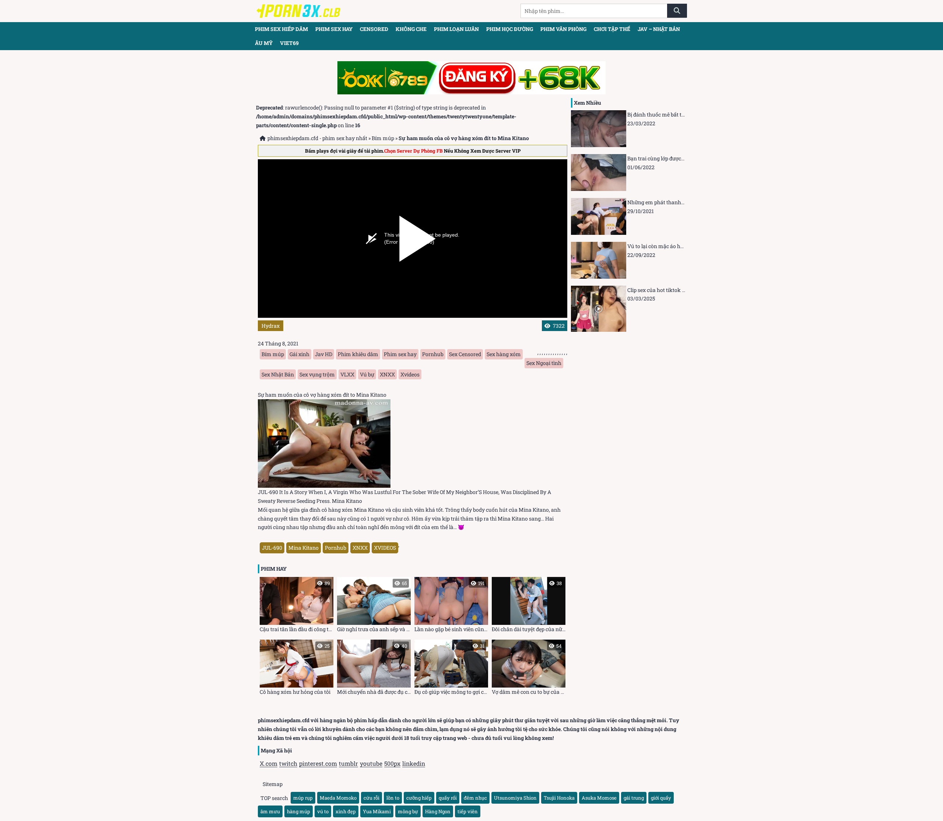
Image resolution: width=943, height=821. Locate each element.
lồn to (392, 797)
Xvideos (410, 374)
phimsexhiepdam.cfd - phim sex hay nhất (317, 138)
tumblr (348, 763)
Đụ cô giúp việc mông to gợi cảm (451, 669)
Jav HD (323, 354)
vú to (323, 811)
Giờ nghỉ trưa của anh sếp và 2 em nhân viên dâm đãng (374, 606)
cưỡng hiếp (419, 797)
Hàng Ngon (438, 811)
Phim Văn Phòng (563, 28)
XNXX (387, 374)
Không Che (411, 28)
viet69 (289, 42)
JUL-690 (272, 547)
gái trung (634, 797)
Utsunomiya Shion (515, 797)
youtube (371, 763)
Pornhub (433, 354)
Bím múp (383, 138)
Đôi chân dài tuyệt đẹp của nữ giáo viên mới (528, 606)
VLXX (347, 374)
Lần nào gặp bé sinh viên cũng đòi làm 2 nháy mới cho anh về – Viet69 (451, 606)
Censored (374, 28)
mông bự (408, 811)
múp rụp (303, 797)
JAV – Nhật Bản (659, 28)
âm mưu (270, 811)
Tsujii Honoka (559, 797)
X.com (268, 763)
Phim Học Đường (509, 28)
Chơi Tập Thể (612, 28)
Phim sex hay (334, 28)
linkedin (413, 763)
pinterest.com (318, 763)
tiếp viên (468, 811)
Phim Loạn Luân (456, 28)
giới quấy (661, 797)
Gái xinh (299, 354)
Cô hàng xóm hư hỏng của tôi (295, 669)
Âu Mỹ (264, 42)
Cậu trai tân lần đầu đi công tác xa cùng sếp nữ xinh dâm (296, 606)
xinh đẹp (346, 811)
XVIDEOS (385, 547)
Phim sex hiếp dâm (281, 28)
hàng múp (298, 811)
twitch (288, 763)
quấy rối (448, 797)
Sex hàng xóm (504, 354)
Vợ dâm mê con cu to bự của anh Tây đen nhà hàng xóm (528, 669)
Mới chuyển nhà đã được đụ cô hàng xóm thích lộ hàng (374, 669)
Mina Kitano (303, 547)
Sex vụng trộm (317, 374)
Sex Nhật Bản (278, 374)
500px (392, 763)
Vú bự (367, 374)
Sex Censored (465, 354)
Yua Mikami (377, 811)
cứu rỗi (371, 797)
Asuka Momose (599, 797)
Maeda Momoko (338, 797)
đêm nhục (475, 797)
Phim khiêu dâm (358, 354)
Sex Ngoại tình (543, 362)
